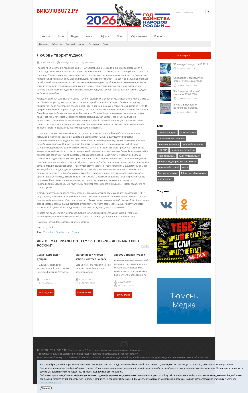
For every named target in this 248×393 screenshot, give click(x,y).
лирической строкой (168, 167)
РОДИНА (162, 150)
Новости (45, 36)
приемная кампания (168, 144)
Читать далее (46, 292)
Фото (61, 36)
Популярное (183, 55)
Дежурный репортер (75, 44)
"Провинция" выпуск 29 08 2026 (190, 64)
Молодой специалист (193, 144)
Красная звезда (88, 62)
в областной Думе (167, 132)
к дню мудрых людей (189, 156)
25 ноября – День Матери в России (61, 232)
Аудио (89, 36)
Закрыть (45, 388)
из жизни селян (188, 132)
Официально (139, 36)
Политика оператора (51, 382)
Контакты (159, 36)
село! (185, 167)
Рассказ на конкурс (168, 173)
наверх (124, 343)
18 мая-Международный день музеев (177, 161)
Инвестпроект (165, 179)
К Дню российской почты (194, 173)
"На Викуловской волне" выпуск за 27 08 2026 (186, 93)
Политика (43, 44)
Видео (75, 36)
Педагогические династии (171, 138)
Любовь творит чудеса (129, 254)
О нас (120, 36)
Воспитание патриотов (183, 150)
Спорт (106, 44)
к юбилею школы (166, 156)
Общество (57, 44)
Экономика (94, 44)
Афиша (105, 36)
